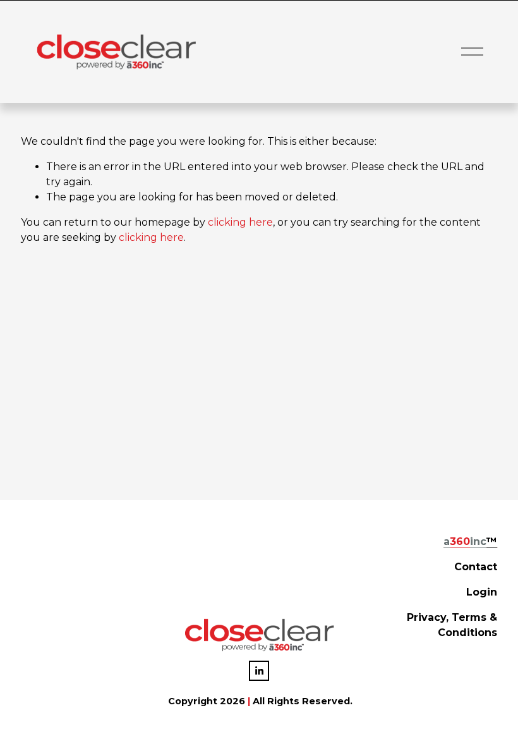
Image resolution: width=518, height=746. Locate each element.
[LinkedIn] (259, 671)
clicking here (240, 222)
